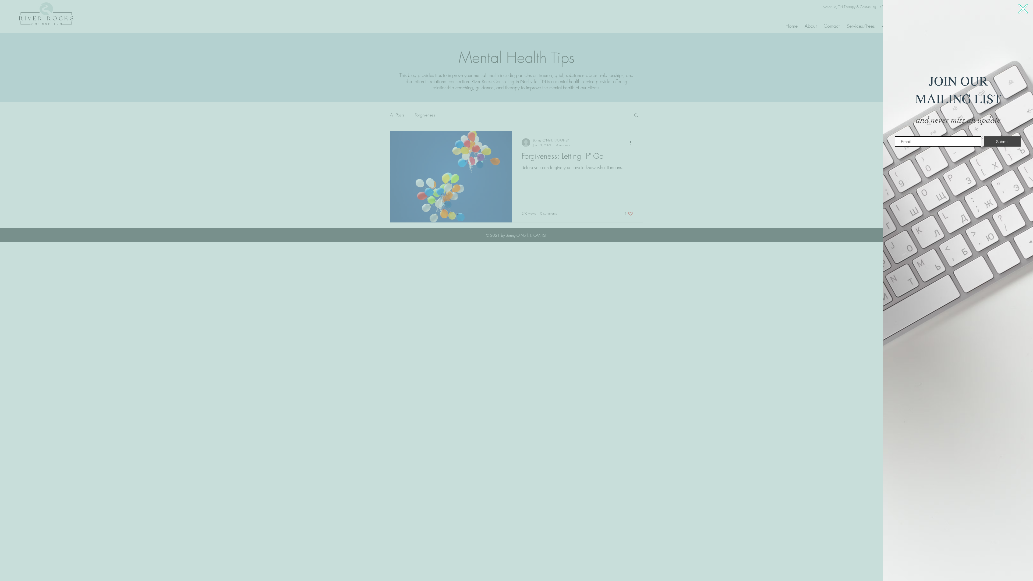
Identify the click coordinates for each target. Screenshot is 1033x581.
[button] (1023, 8)
